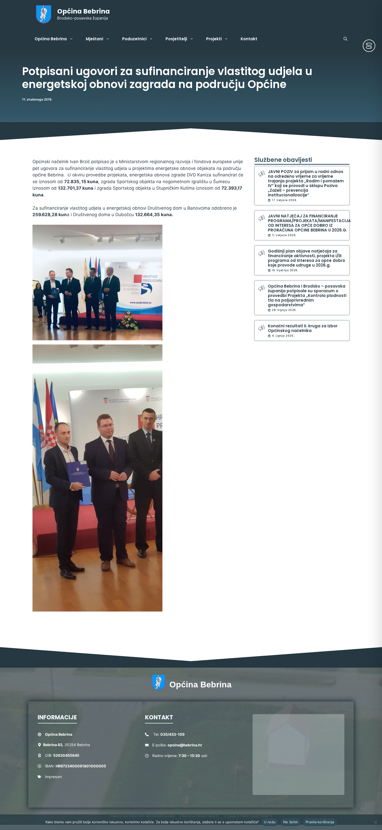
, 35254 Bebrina (66, 744)
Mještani (94, 39)
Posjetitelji (176, 39)
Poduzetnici (134, 39)
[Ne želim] (375, 822)
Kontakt (249, 39)
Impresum (53, 776)
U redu (270, 822)
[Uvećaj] (155, 231)
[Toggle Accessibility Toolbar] (369, 45)
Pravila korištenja (320, 822)
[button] (345, 39)
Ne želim (290, 822)
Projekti (214, 39)
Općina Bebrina (83, 11)
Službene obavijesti (283, 160)
